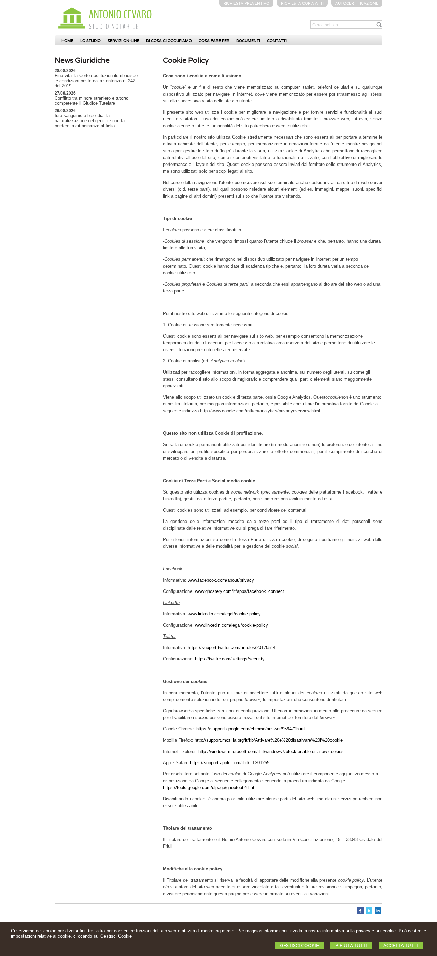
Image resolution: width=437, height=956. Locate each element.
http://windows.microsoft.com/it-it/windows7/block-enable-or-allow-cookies (271, 751)
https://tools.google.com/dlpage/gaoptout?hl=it (208, 787)
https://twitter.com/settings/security (230, 658)
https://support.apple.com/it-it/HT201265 (229, 762)
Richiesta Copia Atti (302, 3)
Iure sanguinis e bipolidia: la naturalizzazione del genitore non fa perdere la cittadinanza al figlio (90, 120)
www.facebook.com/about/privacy (221, 580)
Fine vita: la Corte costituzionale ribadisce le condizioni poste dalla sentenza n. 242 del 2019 (96, 80)
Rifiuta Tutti (351, 945)
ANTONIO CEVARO (120, 14)
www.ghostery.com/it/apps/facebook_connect (239, 591)
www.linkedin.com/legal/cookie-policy (224, 613)
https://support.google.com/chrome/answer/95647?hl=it (250, 728)
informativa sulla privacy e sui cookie (359, 930)
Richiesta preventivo (246, 3)
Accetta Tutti (400, 945)
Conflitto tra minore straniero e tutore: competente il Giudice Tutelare (91, 101)
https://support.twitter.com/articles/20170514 (232, 647)
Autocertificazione (356, 3)
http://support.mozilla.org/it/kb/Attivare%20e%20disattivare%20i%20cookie (269, 740)
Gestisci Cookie (299, 945)
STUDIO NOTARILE (114, 27)
